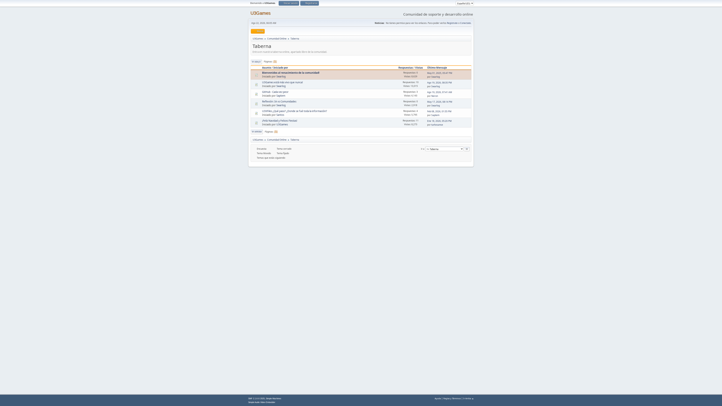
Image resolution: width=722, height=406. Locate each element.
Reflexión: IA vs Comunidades (279, 101)
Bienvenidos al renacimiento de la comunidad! (290, 72)
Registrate (452, 23)
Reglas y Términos (452, 398)
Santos (280, 115)
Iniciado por (280, 67)
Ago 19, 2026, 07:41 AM (439, 92)
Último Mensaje (437, 67)
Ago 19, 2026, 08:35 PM (439, 82)
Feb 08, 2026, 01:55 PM (439, 111)
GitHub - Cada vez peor (275, 92)
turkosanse (437, 124)
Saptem (280, 95)
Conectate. (465, 23)
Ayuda (438, 398)
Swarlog (281, 76)
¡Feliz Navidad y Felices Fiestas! (279, 120)
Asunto (266, 67)
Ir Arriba (257, 131)
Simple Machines (273, 398)
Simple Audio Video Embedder (261, 402)
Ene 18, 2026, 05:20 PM (439, 121)
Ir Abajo (256, 61)
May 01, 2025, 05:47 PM (439, 73)
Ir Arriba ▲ (468, 398)
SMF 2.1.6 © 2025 (256, 398)
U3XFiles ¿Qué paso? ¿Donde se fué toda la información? (294, 111)
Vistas (419, 67)
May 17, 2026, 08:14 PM (439, 101)
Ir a (422, 148)
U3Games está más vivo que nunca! (282, 82)
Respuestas (405, 67)
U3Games (260, 13)
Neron (434, 96)
